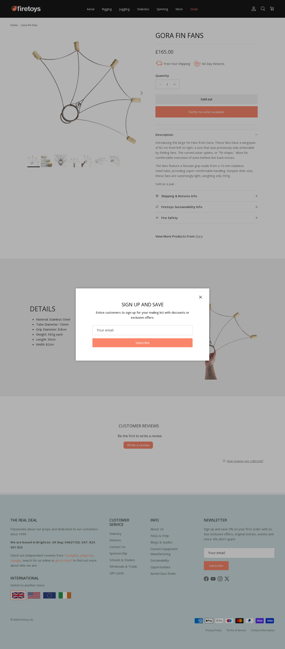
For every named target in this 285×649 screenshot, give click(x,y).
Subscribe (143, 343)
